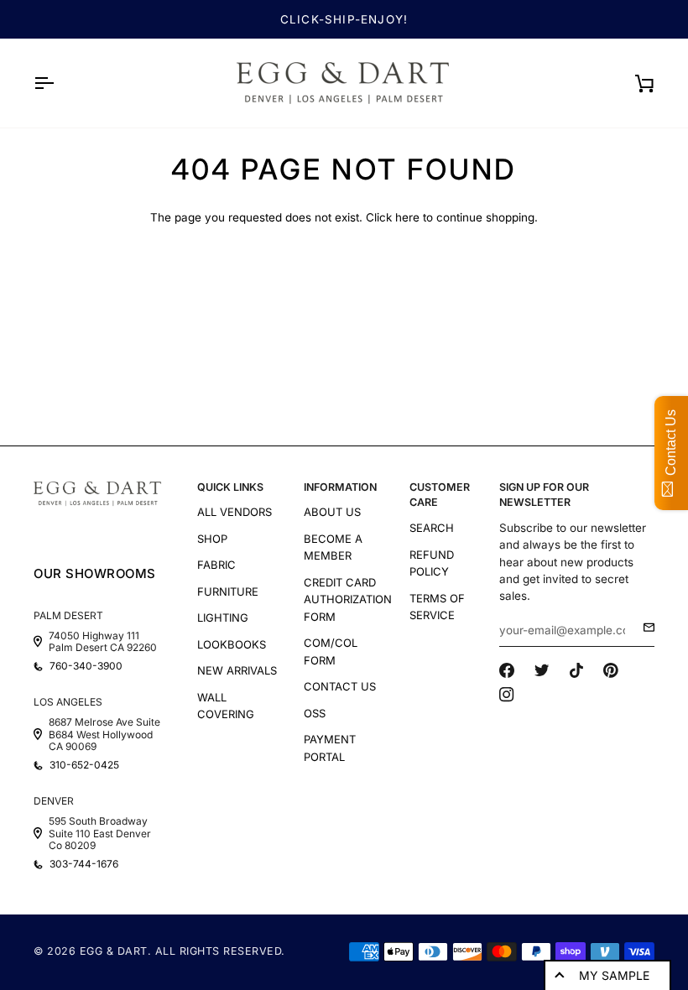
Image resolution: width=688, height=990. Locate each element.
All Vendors (234, 511)
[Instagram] (506, 694)
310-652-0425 (84, 765)
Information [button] (340, 487)
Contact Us (340, 686)
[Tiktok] (576, 670)
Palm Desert (68, 615)
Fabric (216, 564)
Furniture (227, 591)
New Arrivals (237, 670)
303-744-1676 (84, 864)
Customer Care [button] (439, 495)
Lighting (222, 617)
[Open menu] (59, 83)
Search (431, 527)
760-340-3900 (86, 666)
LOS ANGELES (68, 702)
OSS (315, 713)
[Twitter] (542, 670)
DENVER (54, 801)
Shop (212, 538)
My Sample (614, 975)
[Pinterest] (610, 670)
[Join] (643, 627)
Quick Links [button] (230, 487)
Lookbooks (231, 644)
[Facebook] (506, 670)
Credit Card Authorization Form (348, 599)
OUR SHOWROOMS (95, 573)
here (407, 217)
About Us (332, 511)
